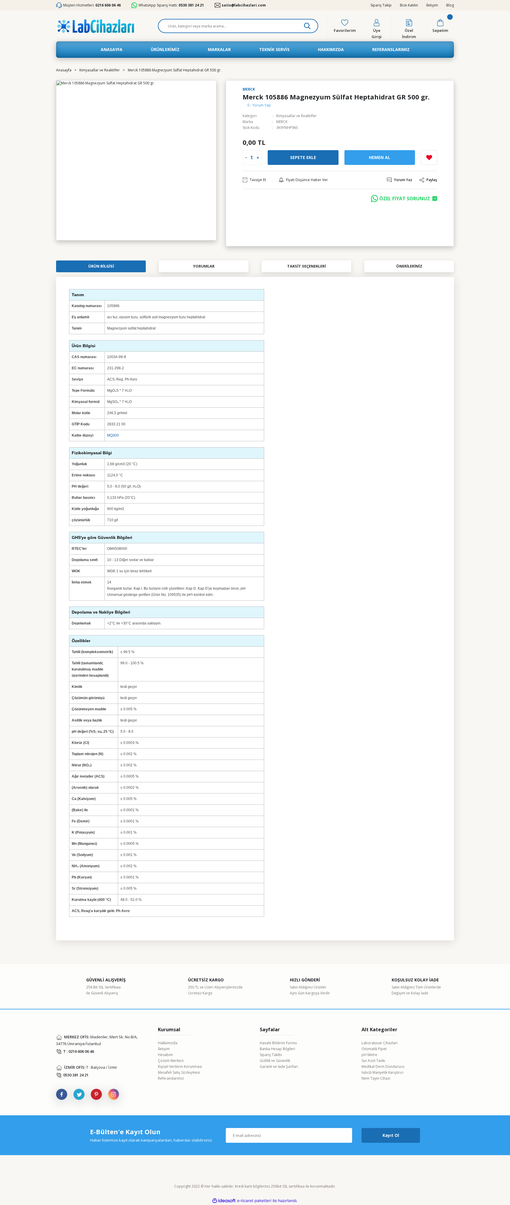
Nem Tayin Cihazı (376, 1078)
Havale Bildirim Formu (278, 1042)
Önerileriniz (409, 266)
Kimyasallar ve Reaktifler (296, 115)
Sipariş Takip (381, 5)
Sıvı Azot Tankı (373, 1060)
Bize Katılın (409, 5)
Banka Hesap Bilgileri (277, 1048)
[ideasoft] (224, 1201)
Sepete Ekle (303, 157)
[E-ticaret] (254, 1201)
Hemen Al (379, 157)
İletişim (432, 5)
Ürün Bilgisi (101, 266)
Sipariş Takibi (271, 1054)
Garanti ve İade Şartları (279, 1066)
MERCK (281, 121)
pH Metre (369, 1054)
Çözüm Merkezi (171, 1060)
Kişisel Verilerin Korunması (180, 1066)
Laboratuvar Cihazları (380, 1042)
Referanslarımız (171, 1078)
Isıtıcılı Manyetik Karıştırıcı (382, 1072)
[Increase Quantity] (257, 157)
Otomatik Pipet (374, 1048)
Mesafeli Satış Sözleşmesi (179, 1072)
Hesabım (165, 1054)
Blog (450, 5)
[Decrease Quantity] (246, 157)
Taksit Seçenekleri (306, 266)
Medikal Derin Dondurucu (383, 1066)
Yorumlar (204, 266)
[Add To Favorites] (429, 157)
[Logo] (95, 26)
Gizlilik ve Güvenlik (275, 1060)
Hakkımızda (167, 1042)
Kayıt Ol (390, 1135)
